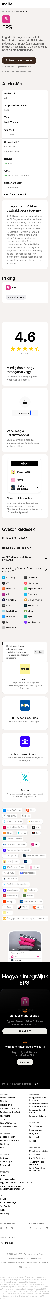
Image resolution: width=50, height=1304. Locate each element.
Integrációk (34, 1133)
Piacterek (4, 1144)
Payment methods (10, 11)
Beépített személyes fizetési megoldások (38, 1105)
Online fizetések (7, 1097)
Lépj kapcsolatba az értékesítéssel (16, 1182)
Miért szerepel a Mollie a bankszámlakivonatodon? (12, 1187)
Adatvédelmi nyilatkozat (18, 1258)
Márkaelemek (35, 1154)
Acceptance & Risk (8, 1126)
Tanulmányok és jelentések (37, 1163)
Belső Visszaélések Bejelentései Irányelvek (19, 1263)
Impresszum (44, 1263)
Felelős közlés (35, 1258)
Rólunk (3, 1199)
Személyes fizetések (9, 1108)
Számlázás (5, 1116)
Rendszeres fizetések (10, 1112)
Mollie (5, 1083)
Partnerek (4, 1158)
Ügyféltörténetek (37, 1158)
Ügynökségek (6, 1161)
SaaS (2, 1148)
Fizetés (3, 1101)
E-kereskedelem (7, 1137)
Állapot (32, 1141)
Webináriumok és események (37, 1169)
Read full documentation (16, 194)
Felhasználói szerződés (33, 1254)
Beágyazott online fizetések (37, 1098)
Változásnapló (35, 1126)
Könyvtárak (34, 1137)
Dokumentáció (35, 1130)
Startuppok (5, 1165)
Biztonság (4, 1213)
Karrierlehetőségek (8, 1202)
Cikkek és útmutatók (38, 1151)
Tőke (2, 1119)
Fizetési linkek (6, 1105)
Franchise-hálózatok (9, 1140)
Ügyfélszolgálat (7, 1179)
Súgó (2, 1175)
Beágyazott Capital (38, 1116)
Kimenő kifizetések (9, 1123)
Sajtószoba (5, 1206)
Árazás (3, 1210)
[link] (7, 1227)
